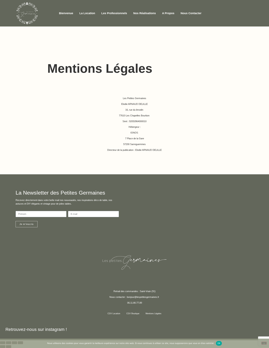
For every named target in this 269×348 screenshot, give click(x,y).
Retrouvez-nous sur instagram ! (36, 329)
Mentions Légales (153, 313)
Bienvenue (66, 13)
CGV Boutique (132, 313)
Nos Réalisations (144, 13)
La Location (87, 13)
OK (218, 343)
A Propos (168, 13)
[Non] (264, 343)
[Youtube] (147, 276)
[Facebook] (122, 276)
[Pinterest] (138, 276)
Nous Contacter (191, 13)
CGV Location (114, 313)
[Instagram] (130, 276)
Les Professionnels (114, 13)
